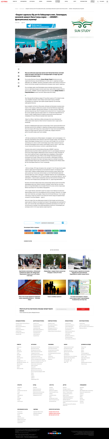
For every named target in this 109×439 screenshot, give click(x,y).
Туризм (49, 354)
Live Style (51, 385)
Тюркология (66, 353)
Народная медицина (37, 413)
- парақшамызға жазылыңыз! (44, 223)
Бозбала (51, 387)
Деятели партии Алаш (68, 351)
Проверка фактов (66, 399)
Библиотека (83, 359)
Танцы (18, 389)
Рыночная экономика (52, 348)
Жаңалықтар (21, 8)
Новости (15, 1)
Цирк (18, 396)
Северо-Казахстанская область (54, 331)
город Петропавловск (52, 329)
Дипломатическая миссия (36, 370)
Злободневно (23, 1)
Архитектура (20, 401)
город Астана (36, 323)
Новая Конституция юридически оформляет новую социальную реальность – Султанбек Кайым (29, 298)
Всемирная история (68, 348)
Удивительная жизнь (21, 419)
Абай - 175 (66, 362)
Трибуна (33, 377)
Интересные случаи (53, 398)
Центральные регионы (38, 321)
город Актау (18, 328)
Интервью (19, 354)
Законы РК (33, 367)
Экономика (49, 1)
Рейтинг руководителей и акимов (38, 359)
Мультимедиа (20, 364)
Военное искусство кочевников (70, 356)
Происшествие (83, 1)
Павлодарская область (52, 328)
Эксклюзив (82, 399)
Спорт (74, 1)
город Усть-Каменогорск (84, 325)
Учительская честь (21, 421)
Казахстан (19, 347)
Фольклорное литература (68, 390)
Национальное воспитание (38, 392)
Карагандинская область (38, 329)
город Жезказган (36, 332)
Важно (40, 1)
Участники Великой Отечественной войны (70, 402)
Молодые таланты (67, 389)
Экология (82, 402)
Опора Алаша (84, 364)
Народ (66, 1)
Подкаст (81, 395)
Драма (82, 351)
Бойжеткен (51, 389)
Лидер (81, 389)
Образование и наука (22, 409)
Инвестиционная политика (36, 351)
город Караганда (36, 328)
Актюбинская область (20, 332)
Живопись (19, 387)
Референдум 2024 (35, 379)
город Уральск (19, 325)
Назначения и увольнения (36, 364)
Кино (18, 393)
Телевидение (20, 395)
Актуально (32, 1)
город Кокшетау (36, 326)
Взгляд (81, 398)
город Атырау (18, 331)
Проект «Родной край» (67, 392)
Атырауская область (20, 329)
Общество (19, 350)
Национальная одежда (37, 393)
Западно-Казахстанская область (22, 323)
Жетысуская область (69, 328)
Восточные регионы (84, 321)
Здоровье (82, 387)
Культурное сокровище (86, 354)
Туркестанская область (70, 331)
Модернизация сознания (86, 362)
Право (32, 373)
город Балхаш (36, 335)
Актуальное (19, 351)
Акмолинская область (37, 325)
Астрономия (20, 413)
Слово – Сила (84, 356)
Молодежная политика (35, 350)
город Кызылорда (68, 337)
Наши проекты (20, 357)
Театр (18, 392)
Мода (50, 396)
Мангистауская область (21, 326)
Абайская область (83, 328)
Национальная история (69, 347)
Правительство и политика (36, 357)
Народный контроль (52, 351)
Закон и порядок (93, 1)
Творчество (83, 347)
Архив (18, 367)
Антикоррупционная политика (54, 353)
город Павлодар (51, 326)
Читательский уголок (53, 392)
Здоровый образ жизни (38, 411)
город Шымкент (68, 329)
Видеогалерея (66, 395)
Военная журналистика (54, 399)
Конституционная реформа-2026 (38, 371)
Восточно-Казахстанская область (86, 326)
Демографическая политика (37, 354)
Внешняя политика (35, 348)
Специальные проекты (67, 393)
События (81, 393)
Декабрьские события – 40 (22, 362)
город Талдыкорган (69, 326)
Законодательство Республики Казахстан (69, 405)
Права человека (34, 365)
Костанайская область (52, 325)
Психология (19, 411)
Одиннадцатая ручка (85, 357)
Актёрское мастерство (22, 390)
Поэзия (82, 348)
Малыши (65, 387)
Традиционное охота (37, 395)
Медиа (18, 399)
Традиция (35, 387)
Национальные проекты (36, 368)
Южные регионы (69, 321)
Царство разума (20, 418)
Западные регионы (20, 321)
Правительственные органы (37, 362)
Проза (82, 350)
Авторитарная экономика (53, 350)
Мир (18, 348)
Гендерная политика (35, 353)
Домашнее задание (53, 390)
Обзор (81, 396)
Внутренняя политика (35, 347)
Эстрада (19, 398)
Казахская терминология (85, 392)
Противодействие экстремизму (86, 390)
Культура (19, 385)
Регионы (81, 401)
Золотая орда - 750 (68, 359)
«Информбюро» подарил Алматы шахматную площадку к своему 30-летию (54, 272)
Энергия (19, 416)
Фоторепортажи (52, 401)
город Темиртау (36, 334)
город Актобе (18, 334)
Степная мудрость (85, 353)
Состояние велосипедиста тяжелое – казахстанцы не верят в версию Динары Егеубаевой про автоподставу (79, 298)
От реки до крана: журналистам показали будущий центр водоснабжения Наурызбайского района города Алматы (79, 273)
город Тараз (67, 334)
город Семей (82, 323)
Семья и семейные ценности (54, 296)
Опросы (18, 365)
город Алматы (68, 323)
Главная (16, 8)
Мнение (18, 356)
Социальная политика (35, 356)
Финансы (50, 359)
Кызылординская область (70, 338)
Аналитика (50, 356)
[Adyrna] (5, 1)
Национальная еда (37, 390)
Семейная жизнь (52, 395)
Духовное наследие (58, 1)
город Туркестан (68, 332)
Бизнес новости (51, 357)
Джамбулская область (69, 335)
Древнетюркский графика (69, 357)
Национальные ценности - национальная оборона (68, 397)
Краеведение (66, 354)
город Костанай (51, 323)
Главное (32, 376)
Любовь (51, 393)
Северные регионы (52, 321)
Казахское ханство (68, 350)
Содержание (20, 422)
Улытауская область (37, 331)
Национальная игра (37, 389)
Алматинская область (69, 325)
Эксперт (18, 359)
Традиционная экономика (53, 347)
